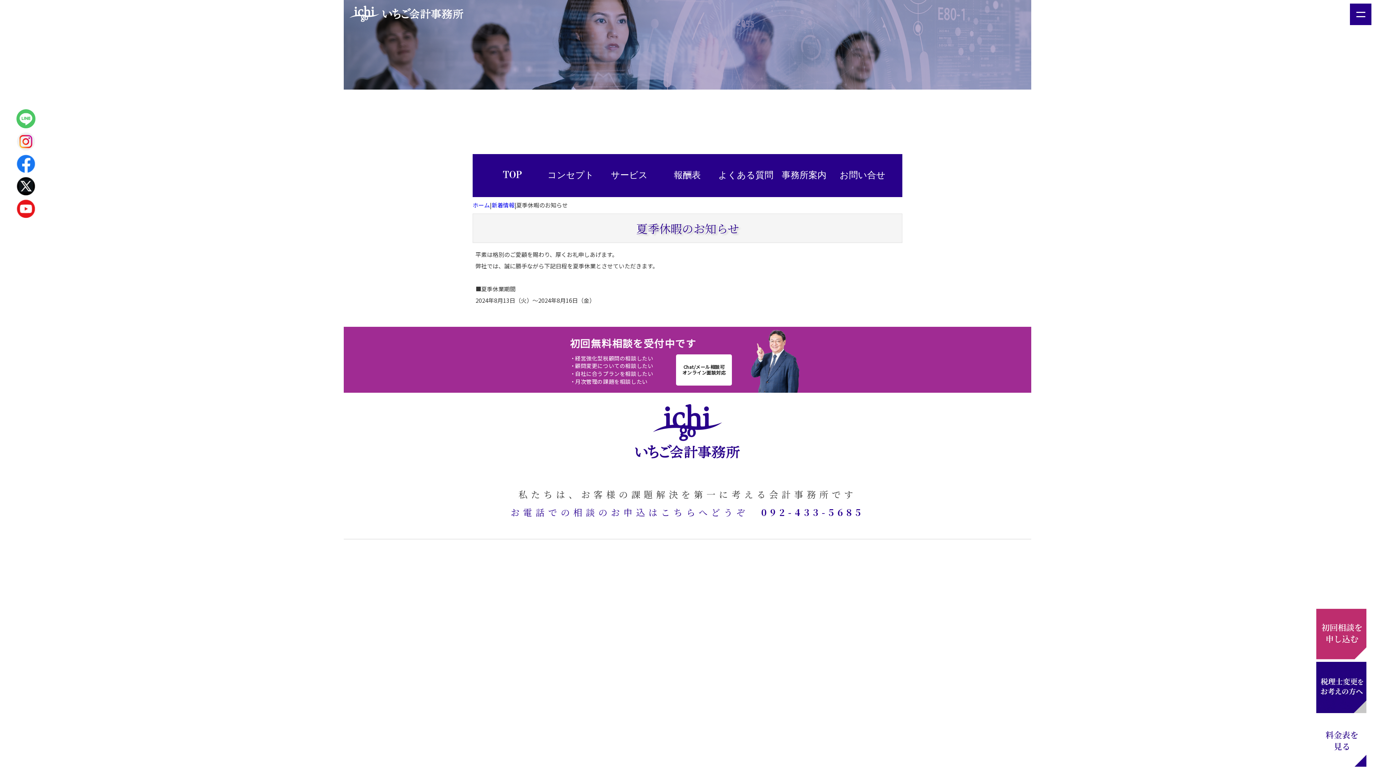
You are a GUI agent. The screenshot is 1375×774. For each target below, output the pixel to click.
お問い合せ (863, 175)
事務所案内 (804, 175)
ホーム (481, 205)
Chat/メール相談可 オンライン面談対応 (704, 369)
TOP (512, 175)
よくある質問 (745, 175)
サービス (629, 175)
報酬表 (687, 175)
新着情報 (503, 205)
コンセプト (570, 175)
